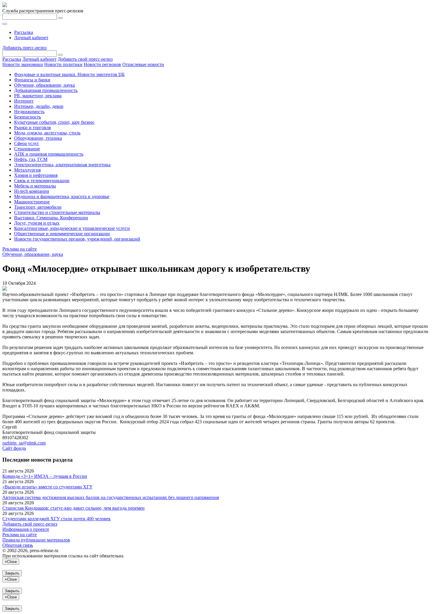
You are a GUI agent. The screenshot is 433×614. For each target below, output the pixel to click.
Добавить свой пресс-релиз (85, 59)
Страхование (27, 148)
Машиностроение (32, 201)
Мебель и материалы (35, 185)
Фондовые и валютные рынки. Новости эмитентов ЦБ (69, 74)
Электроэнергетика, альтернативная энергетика (62, 164)
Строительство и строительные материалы (57, 212)
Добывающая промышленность (45, 90)
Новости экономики (22, 64)
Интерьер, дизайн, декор (38, 106)
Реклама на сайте (19, 248)
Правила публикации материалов (36, 539)
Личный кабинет (31, 37)
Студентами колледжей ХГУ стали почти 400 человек (56, 518)
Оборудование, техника (38, 138)
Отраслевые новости (143, 64)
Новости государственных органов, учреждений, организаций (77, 238)
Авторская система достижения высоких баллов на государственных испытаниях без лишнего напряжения (110, 497)
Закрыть (12, 573)
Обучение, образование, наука (44, 85)
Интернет (24, 100)
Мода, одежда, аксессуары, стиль (47, 132)
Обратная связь (17, 545)
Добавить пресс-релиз (24, 47)
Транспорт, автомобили (38, 207)
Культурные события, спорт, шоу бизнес (54, 122)
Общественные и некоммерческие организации (62, 233)
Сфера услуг (26, 143)
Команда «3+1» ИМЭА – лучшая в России (44, 476)
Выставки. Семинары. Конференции (51, 217)
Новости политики (63, 64)
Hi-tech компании (31, 191)
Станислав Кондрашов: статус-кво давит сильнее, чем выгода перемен (73, 508)
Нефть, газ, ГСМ (30, 159)
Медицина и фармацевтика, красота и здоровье (61, 196)
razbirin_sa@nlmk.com (24, 442)
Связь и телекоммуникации (42, 180)
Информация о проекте (25, 529)
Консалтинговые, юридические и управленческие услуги (72, 228)
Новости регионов (102, 64)
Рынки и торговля (32, 127)
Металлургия (27, 169)
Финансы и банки (32, 79)
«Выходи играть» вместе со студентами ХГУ (47, 486)
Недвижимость (29, 111)
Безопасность (27, 116)
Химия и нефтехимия (35, 175)
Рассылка (23, 32)
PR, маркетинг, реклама (38, 95)
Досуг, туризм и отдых (37, 222)
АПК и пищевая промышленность (48, 154)
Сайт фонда (14, 448)
